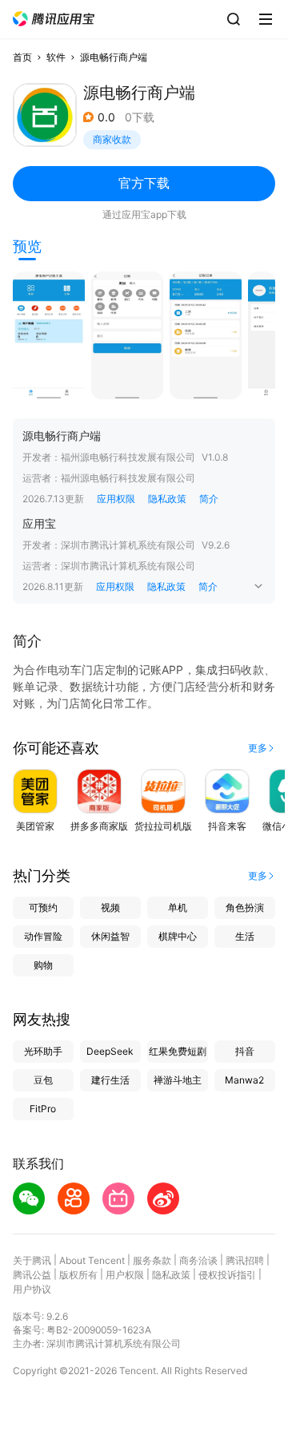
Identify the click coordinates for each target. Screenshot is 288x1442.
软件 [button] (56, 57)
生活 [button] (244, 936)
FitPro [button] (43, 1109)
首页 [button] (22, 57)
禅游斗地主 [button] (178, 1080)
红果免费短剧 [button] (177, 1051)
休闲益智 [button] (110, 936)
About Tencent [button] (92, 1260)
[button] (53, 18)
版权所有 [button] (78, 1275)
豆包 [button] (43, 1080)
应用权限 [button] (116, 499)
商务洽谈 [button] (198, 1260)
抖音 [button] (244, 1051)
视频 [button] (110, 907)
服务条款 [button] (152, 1260)
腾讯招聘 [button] (245, 1260)
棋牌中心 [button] (177, 936)
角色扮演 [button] (245, 907)
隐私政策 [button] (167, 499)
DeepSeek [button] (110, 1051)
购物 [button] (43, 965)
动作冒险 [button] (43, 936)
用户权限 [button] (125, 1275)
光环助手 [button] (43, 1051)
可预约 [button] (43, 907)
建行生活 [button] (110, 1080)
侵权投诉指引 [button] (227, 1275)
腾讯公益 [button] (32, 1275)
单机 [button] (177, 907)
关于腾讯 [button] (32, 1260)
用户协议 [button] (32, 1289)
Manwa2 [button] (244, 1080)
